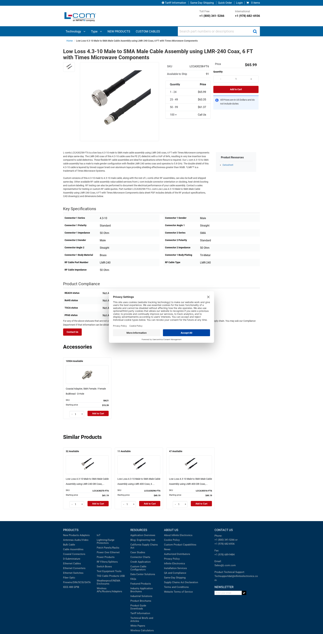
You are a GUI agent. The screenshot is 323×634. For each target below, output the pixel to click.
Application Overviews (142, 535)
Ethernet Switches (73, 572)
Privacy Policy (172, 558)
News (167, 549)
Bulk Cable (69, 544)
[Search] (255, 31)
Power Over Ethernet (108, 552)
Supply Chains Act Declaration (181, 582)
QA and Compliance (175, 572)
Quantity (218, 71)
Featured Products (140, 583)
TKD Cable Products (108, 575)
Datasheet (228, 165)
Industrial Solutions (141, 596)
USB (122, 575)
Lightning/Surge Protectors (105, 541)
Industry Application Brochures (141, 590)
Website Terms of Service (178, 591)
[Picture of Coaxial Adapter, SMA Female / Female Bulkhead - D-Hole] (87, 369)
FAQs (133, 578)
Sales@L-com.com (225, 565)
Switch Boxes (104, 566)
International (247, 13)
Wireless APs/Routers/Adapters (109, 590)
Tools (118, 571)
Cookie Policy (172, 539)
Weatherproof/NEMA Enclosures (108, 582)
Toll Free (211, 13)
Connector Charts (140, 557)
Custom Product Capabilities (180, 544)
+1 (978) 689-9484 (224, 554)
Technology (74, 31)
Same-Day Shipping (175, 577)
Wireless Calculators (142, 630)
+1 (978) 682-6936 (224, 543)
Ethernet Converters (74, 568)
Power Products (106, 557)
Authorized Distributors (177, 554)
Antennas (68, 539)
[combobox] (219, 31)
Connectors (78, 554)
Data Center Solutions (142, 574)
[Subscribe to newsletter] (244, 593)
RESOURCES (138, 530)
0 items (255, 2)
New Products (71, 535)
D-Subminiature (71, 558)
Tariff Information (175, 2)
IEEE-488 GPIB (71, 587)
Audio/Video (81, 539)
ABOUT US (171, 530)
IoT (98, 535)
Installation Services (175, 568)
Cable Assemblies (73, 549)
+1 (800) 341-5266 (224, 539)
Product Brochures (140, 600)
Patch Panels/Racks (108, 547)
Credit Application (140, 561)
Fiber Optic (69, 577)
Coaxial (67, 554)
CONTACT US (223, 530)
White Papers (137, 625)
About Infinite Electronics (178, 535)
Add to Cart (236, 89)
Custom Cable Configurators (138, 568)
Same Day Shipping (202, 2)
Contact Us (72, 332)
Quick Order (225, 2)
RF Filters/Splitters (107, 561)
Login (239, 2)
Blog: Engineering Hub (142, 539)
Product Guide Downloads (138, 607)
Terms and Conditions (176, 587)
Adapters (85, 535)
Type (94, 31)
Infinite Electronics (174, 563)
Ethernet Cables (72, 563)
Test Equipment (105, 571)
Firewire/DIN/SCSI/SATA (77, 582)
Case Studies (137, 552)
